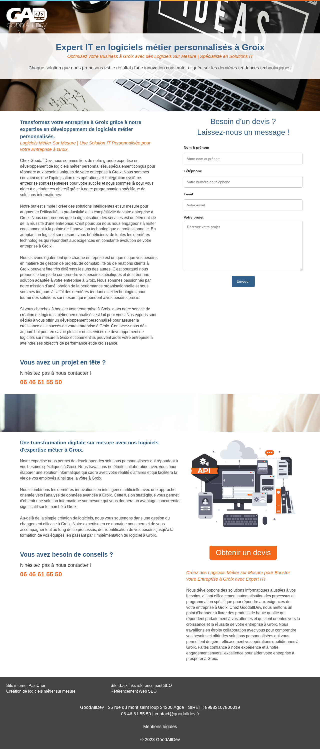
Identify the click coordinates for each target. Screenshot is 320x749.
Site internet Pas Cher (25, 685)
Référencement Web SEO (133, 691)
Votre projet (194, 217)
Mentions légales (160, 726)
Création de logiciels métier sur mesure (41, 691)
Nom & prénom (196, 147)
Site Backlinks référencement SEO (141, 685)
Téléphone (193, 171)
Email (188, 194)
